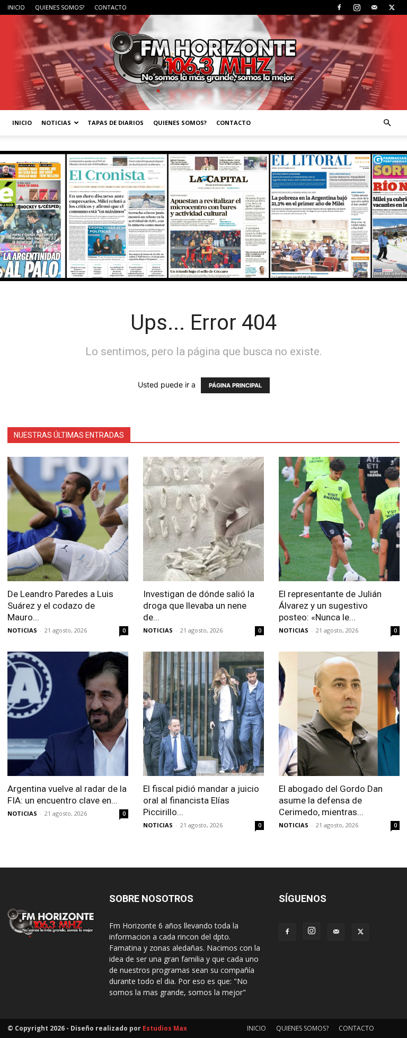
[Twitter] (392, 7)
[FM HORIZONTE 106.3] (203, 62)
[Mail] (374, 7)
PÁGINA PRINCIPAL (235, 385)
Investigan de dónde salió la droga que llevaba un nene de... (198, 605)
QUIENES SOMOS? (59, 7)
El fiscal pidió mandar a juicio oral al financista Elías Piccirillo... (201, 800)
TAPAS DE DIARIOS (115, 123)
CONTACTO (110, 7)
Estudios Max (165, 1028)
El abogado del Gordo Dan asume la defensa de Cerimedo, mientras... (331, 800)
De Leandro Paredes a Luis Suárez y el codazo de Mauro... (60, 605)
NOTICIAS (56, 123)
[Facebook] (339, 7)
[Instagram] (357, 7)
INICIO (16, 7)
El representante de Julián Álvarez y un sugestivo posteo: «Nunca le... (330, 605)
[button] (387, 123)
